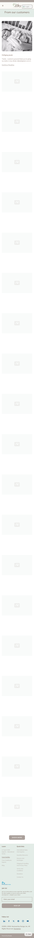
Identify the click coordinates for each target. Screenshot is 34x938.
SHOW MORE (17, 837)
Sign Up (17, 906)
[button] (3, 6)
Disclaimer (17, 929)
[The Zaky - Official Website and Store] (17, 5)
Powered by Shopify (7, 935)
